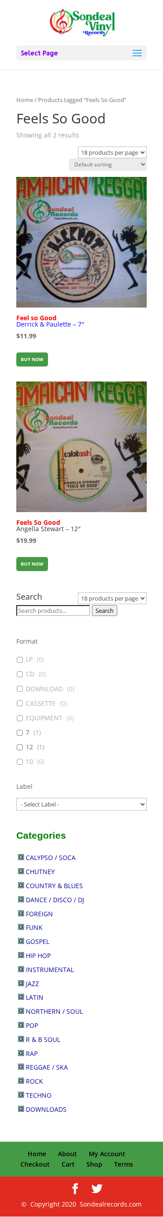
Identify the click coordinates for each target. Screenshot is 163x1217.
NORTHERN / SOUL (54, 1011)
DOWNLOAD (44, 689)
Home (24, 100)
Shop (94, 1164)
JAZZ (32, 983)
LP (29, 659)
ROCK (34, 1081)
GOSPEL (37, 941)
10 (29, 762)
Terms (123, 1164)
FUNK (34, 927)
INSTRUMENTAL (50, 969)
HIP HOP (38, 955)
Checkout (35, 1164)
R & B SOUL (43, 1039)
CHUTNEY (40, 871)
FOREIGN (39, 913)
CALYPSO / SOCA (51, 857)
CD (30, 674)
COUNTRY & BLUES (54, 885)
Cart (68, 1164)
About (67, 1153)
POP (32, 1025)
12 (29, 747)
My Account (107, 1153)
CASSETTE (41, 703)
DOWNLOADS (46, 1109)
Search (105, 610)
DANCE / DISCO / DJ (55, 899)
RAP (32, 1053)
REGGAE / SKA (47, 1067)
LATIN (34, 997)
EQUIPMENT (44, 718)
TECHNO (39, 1095)
